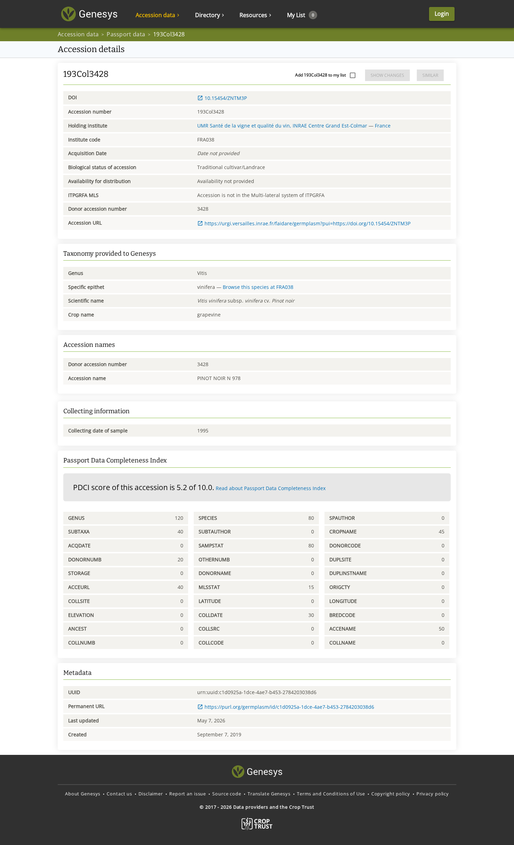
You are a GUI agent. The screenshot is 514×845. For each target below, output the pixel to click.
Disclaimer (150, 794)
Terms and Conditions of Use (331, 794)
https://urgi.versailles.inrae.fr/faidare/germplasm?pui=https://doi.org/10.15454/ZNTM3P (308, 223)
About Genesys (82, 794)
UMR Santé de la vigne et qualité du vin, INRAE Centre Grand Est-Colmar (282, 125)
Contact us (119, 794)
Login (442, 13)
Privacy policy (432, 794)
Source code (226, 794)
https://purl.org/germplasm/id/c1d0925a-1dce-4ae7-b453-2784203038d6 (289, 707)
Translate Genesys (269, 794)
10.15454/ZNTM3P (226, 98)
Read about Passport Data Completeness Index (271, 488)
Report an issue (187, 794)
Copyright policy (390, 794)
